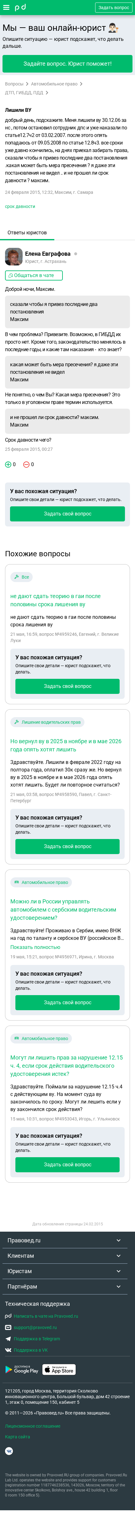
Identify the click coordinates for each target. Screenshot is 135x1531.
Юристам (20, 1271)
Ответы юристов (27, 233)
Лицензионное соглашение (32, 1426)
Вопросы (14, 83)
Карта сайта (17, 1436)
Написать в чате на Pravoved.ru (46, 1316)
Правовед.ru (24, 1240)
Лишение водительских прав (51, 722)
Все (25, 577)
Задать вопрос (114, 7)
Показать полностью (35, 947)
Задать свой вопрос (67, 514)
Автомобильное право (54, 83)
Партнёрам (22, 1286)
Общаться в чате (34, 275)
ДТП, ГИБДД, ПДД (24, 92)
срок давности (20, 206)
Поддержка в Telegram (37, 1338)
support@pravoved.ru (35, 1327)
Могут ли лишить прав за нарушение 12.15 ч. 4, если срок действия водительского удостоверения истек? (66, 1065)
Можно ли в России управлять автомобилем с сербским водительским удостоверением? (63, 909)
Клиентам (21, 1255)
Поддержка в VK (31, 1350)
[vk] (9, 1451)
